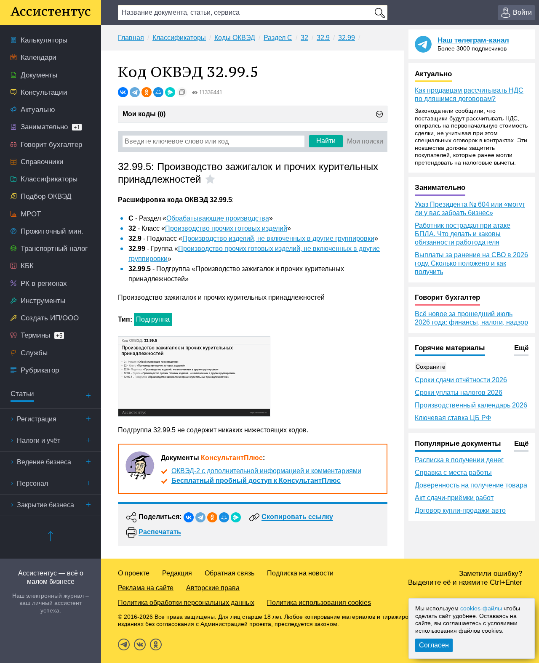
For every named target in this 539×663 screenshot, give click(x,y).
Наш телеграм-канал (473, 40)
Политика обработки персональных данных (186, 602)
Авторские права (213, 587)
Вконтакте (140, 644)
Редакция (177, 573)
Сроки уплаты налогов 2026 (458, 392)
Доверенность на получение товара (471, 485)
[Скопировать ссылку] (182, 92)
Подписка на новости (300, 573)
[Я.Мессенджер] (170, 92)
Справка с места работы (453, 472)
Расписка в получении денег (459, 459)
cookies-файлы (481, 608)
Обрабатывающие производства (217, 218)
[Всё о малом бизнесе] (50, 12)
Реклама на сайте (145, 587)
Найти (326, 140)
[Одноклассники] (146, 92)
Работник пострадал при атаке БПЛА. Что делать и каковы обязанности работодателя (462, 234)
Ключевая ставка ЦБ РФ (453, 417)
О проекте (133, 573)
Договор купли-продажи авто (460, 510)
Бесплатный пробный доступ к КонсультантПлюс (256, 480)
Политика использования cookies (319, 602)
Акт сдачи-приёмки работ (454, 497)
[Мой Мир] (158, 92)
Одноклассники (156, 644)
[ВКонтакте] (123, 92)
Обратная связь (229, 573)
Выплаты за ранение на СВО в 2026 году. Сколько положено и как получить (471, 263)
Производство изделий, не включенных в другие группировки (278, 238)
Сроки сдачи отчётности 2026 (461, 379)
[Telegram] (135, 92)
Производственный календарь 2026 (471, 405)
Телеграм (124, 644)
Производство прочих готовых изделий (226, 228)
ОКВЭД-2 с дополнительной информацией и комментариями (266, 470)
